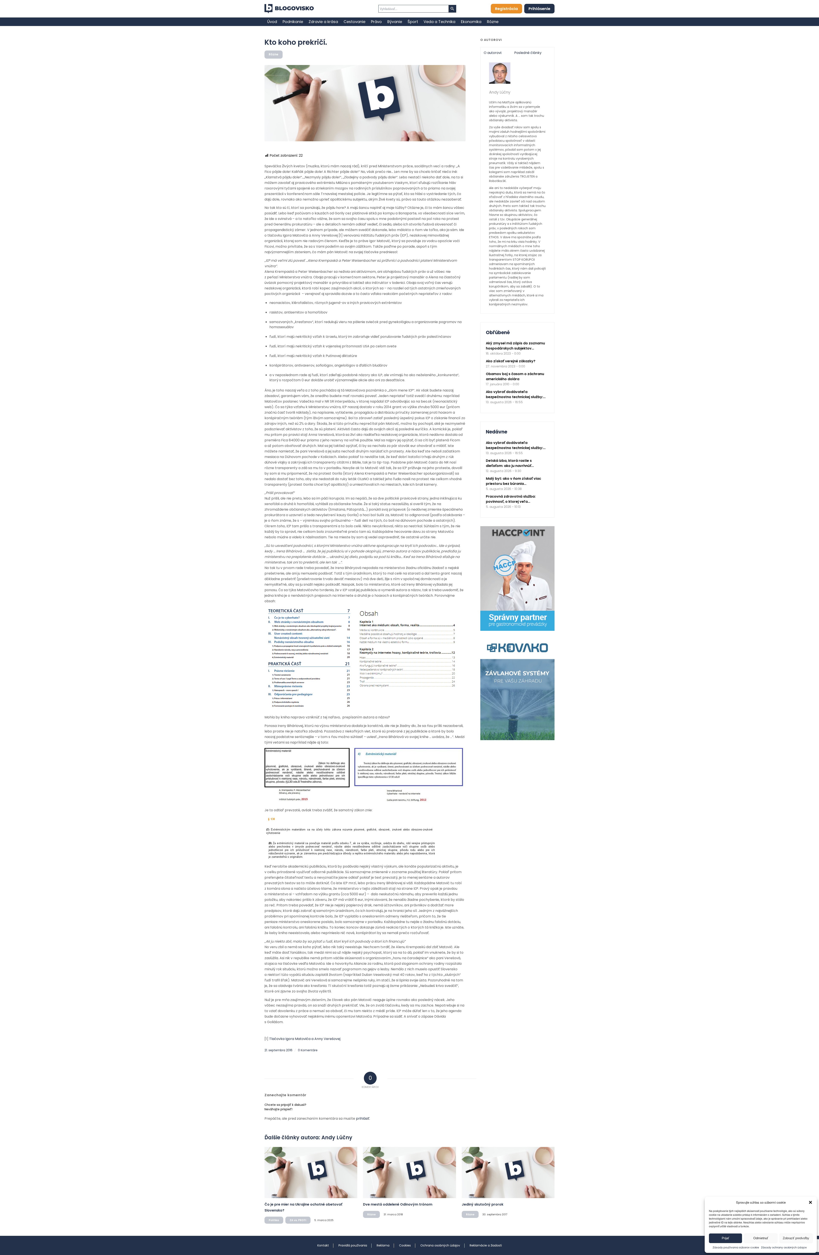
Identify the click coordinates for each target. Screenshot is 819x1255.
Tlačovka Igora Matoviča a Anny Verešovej (304, 1038)
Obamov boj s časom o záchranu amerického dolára (515, 376)
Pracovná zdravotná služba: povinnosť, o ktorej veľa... (511, 499)
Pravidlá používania (352, 1245)
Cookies (405, 1245)
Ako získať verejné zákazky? (510, 361)
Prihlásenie (539, 8)
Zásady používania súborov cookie (736, 1247)
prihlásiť (362, 1118)
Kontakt (323, 1245)
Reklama (383, 1245)
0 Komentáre (308, 1050)
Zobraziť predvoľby (796, 1238)
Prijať (725, 1238)
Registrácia (506, 8)
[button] (810, 1202)
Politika (274, 1220)
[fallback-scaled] (365, 103)
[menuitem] (272, 21)
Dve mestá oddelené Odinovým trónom (397, 1204)
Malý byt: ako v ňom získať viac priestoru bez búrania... (513, 481)
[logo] (289, 8)
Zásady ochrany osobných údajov (784, 1247)
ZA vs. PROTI (298, 1220)
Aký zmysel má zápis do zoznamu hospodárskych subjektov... (515, 346)
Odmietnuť (760, 1238)
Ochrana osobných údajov (440, 1245)
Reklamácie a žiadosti (486, 1245)
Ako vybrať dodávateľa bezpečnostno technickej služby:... (516, 394)
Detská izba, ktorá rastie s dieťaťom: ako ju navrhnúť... (510, 463)
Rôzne (273, 54)
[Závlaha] (517, 739)
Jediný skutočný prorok (482, 1204)
